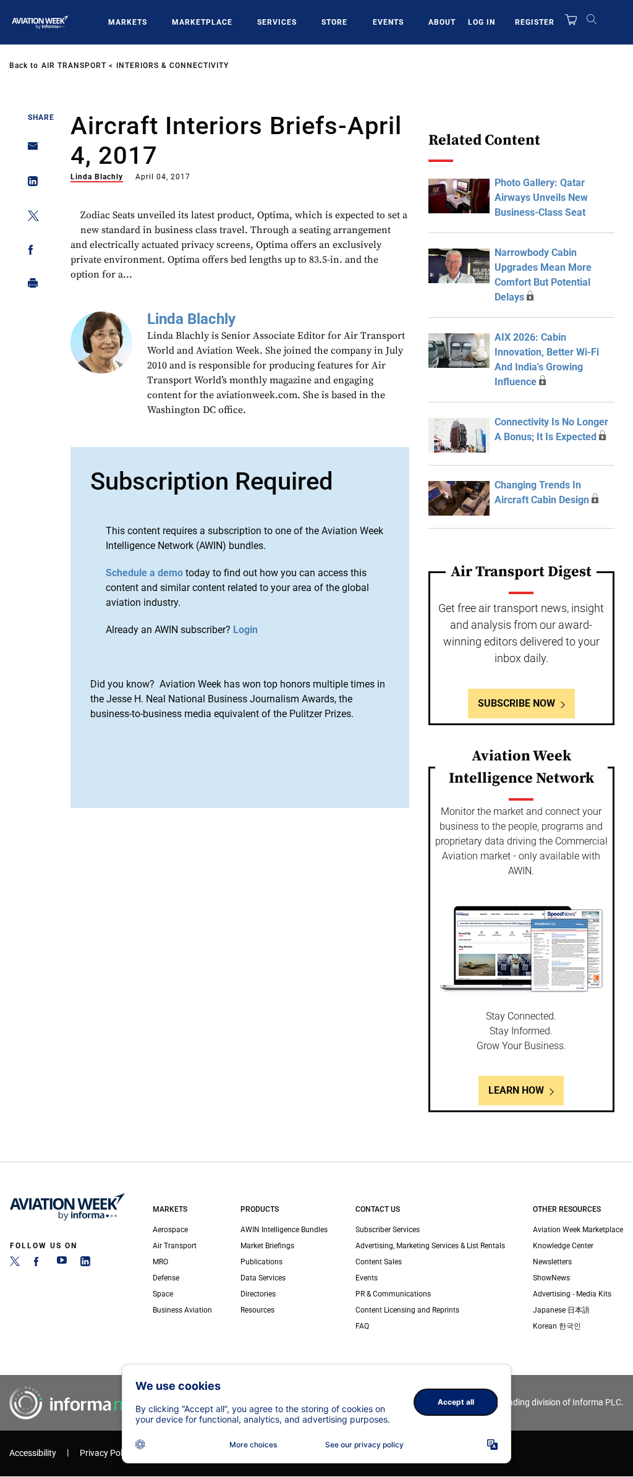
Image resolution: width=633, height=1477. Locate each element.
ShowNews (551, 1278)
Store (334, 22)
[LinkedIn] (85, 1263)
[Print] (29, 286)
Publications (261, 1262)
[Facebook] (38, 1263)
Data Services (263, 1278)
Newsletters (552, 1262)
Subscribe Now (516, 703)
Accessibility (32, 1453)
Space (163, 1294)
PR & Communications (393, 1294)
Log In (481, 22)
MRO (160, 1262)
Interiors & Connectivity (172, 65)
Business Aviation (182, 1310)
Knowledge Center (563, 1245)
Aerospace (170, 1229)
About (442, 22)
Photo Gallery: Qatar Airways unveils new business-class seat (541, 197)
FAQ (362, 1326)
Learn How (516, 1090)
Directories (258, 1294)
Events (388, 22)
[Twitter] (15, 1263)
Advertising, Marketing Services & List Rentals (430, 1245)
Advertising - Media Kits (572, 1294)
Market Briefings (267, 1245)
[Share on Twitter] (29, 218)
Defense (166, 1278)
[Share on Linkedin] (29, 184)
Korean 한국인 (557, 1326)
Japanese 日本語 (561, 1310)
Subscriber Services (387, 1229)
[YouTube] (62, 1263)
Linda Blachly (96, 176)
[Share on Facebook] (29, 252)
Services (277, 22)
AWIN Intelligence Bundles (284, 1229)
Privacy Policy (106, 1453)
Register (534, 22)
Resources (257, 1310)
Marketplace (202, 22)
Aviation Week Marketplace (578, 1229)
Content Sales (378, 1262)
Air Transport (73, 65)
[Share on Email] (29, 150)
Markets (127, 22)
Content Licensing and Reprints (407, 1310)
